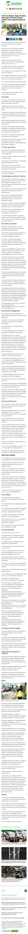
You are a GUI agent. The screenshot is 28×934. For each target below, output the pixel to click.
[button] (6, 8)
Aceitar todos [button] (14, 931)
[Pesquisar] (26, 891)
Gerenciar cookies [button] (6, 931)
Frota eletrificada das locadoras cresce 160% (13, 844)
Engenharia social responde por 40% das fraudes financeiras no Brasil (12, 913)
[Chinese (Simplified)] (10, 8)
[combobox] (12, 891)
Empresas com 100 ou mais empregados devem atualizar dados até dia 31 (12, 880)
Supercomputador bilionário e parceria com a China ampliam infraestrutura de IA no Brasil (13, 861)
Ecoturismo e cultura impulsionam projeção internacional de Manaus (12, 918)
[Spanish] (21, 8)
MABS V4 (16, 519)
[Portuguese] (18, 8)
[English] (13, 8)
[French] (16, 8)
